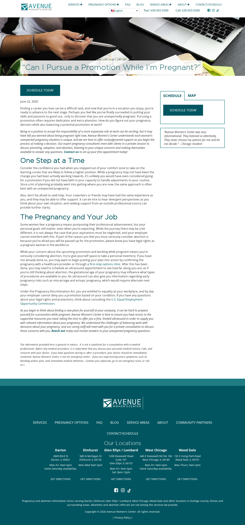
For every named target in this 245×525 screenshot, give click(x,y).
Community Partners (194, 422)
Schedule (172, 95)
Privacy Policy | (124, 517)
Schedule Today (40, 90)
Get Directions (61, 479)
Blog (140, 4)
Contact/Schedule (209, 4)
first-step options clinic (105, 264)
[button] (124, 10)
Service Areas (159, 4)
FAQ (127, 4)
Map (192, 95)
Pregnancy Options (102, 4)
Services (74, 4)
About (182, 4)
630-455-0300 (159, 10)
